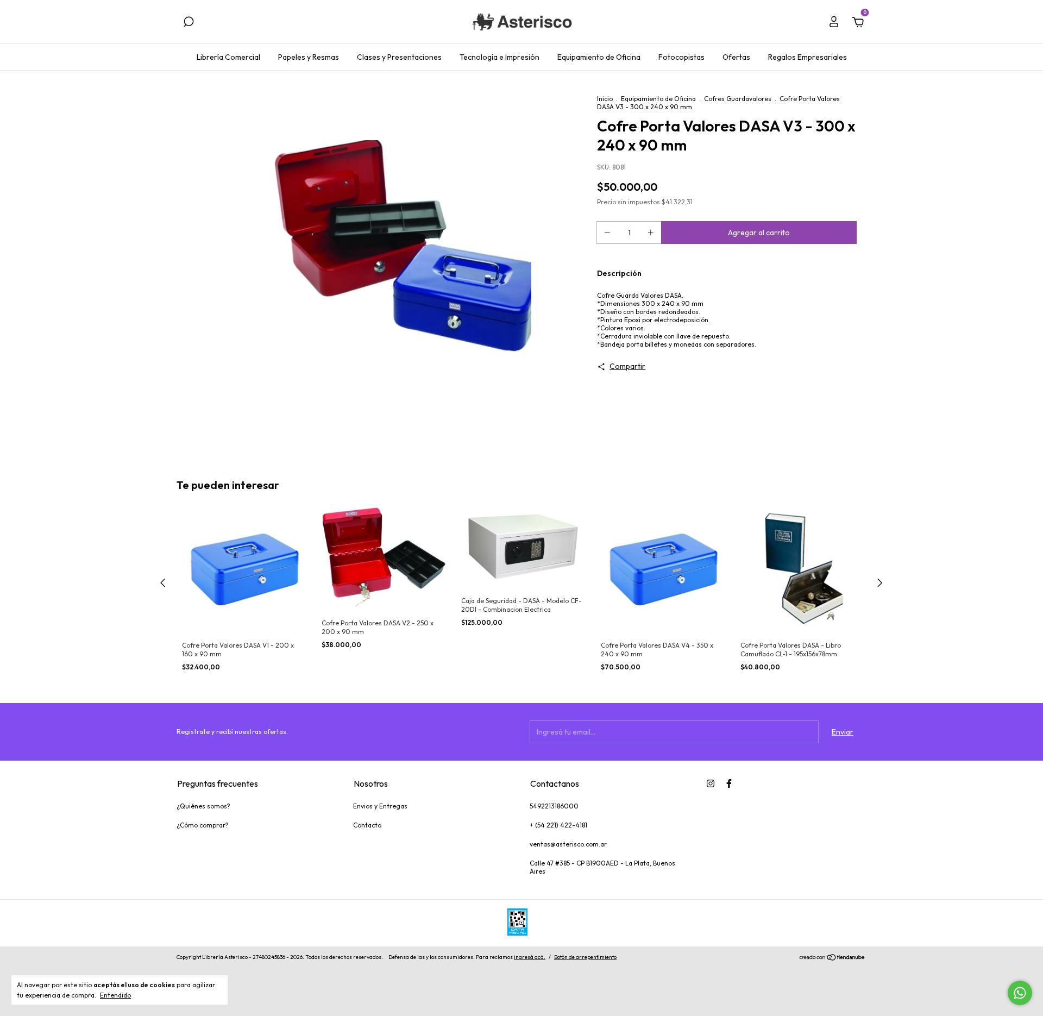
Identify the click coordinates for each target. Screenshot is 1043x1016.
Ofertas (736, 57)
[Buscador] (188, 23)
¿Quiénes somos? (203, 806)
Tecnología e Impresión (499, 57)
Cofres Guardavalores (737, 99)
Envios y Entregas (380, 806)
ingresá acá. (529, 957)
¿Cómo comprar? (203, 825)
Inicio (605, 99)
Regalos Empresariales (807, 57)
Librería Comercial (228, 57)
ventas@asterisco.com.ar (568, 844)
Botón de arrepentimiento (585, 957)
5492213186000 (554, 806)
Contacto (367, 825)
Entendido (115, 995)
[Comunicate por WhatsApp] (1020, 993)
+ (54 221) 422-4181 (558, 825)
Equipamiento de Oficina (598, 57)
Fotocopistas (681, 57)
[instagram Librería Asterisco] (710, 783)
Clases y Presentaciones (399, 57)
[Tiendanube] (832, 958)
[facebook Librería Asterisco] (729, 783)
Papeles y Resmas (308, 57)
